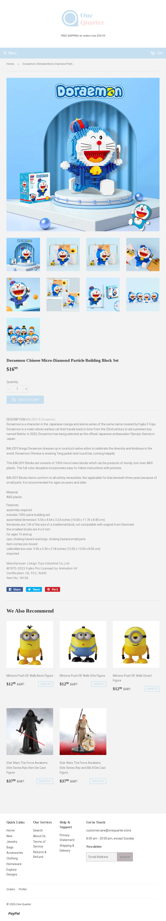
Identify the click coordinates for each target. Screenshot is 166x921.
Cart (159, 53)
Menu (12, 53)
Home (10, 63)
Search (38, 830)
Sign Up (125, 857)
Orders (10, 889)
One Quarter (23, 904)
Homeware (14, 864)
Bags (9, 847)
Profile (23, 889)
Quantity (12, 382)
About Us (39, 836)
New (9, 836)
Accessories (14, 852)
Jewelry (11, 841)
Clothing (12, 858)
